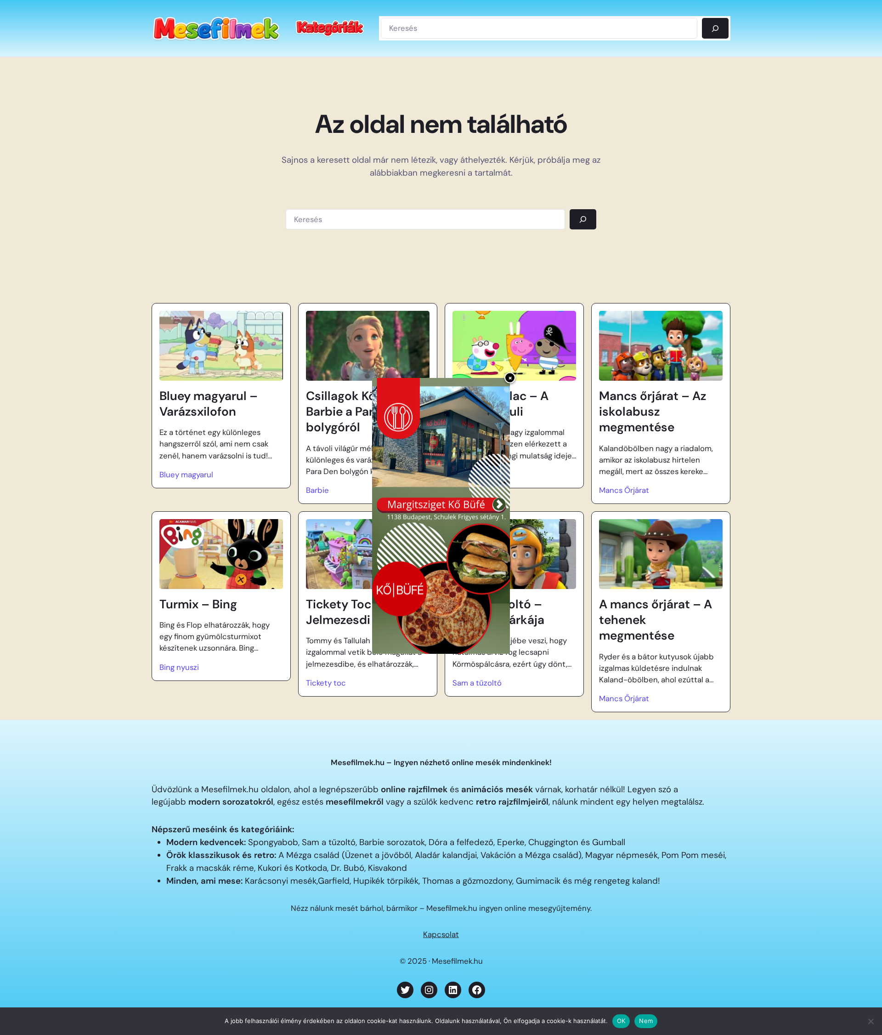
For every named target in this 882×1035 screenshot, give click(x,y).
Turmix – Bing (198, 604)
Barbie (317, 490)
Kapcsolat (441, 934)
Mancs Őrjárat (624, 490)
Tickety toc (326, 683)
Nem (646, 1020)
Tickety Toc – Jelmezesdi (344, 612)
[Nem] (870, 1021)
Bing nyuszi (179, 667)
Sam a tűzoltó (477, 683)
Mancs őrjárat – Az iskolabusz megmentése (652, 411)
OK (621, 1020)
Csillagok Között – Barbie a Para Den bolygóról (357, 411)
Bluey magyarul (186, 474)
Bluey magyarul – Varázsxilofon (208, 403)
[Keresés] (715, 28)
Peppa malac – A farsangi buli (500, 403)
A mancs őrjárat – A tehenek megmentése (655, 620)
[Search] (583, 219)
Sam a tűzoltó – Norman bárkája (498, 612)
